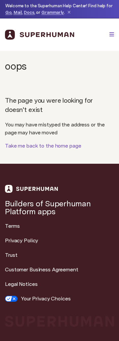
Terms (12, 226)
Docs (29, 12)
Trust (11, 255)
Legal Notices (21, 284)
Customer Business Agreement (41, 269)
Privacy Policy (21, 240)
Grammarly (52, 12)
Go (8, 12)
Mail (18, 12)
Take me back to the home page (43, 146)
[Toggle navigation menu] (111, 34)
